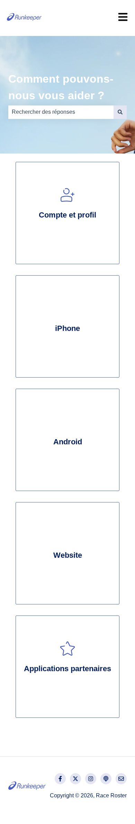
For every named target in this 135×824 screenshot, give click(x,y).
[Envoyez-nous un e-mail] (121, 778)
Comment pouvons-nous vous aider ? (61, 87)
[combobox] (61, 112)
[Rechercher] (120, 112)
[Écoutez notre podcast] (105, 778)
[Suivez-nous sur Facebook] (60, 778)
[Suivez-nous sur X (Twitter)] (75, 778)
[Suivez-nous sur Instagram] (90, 778)
